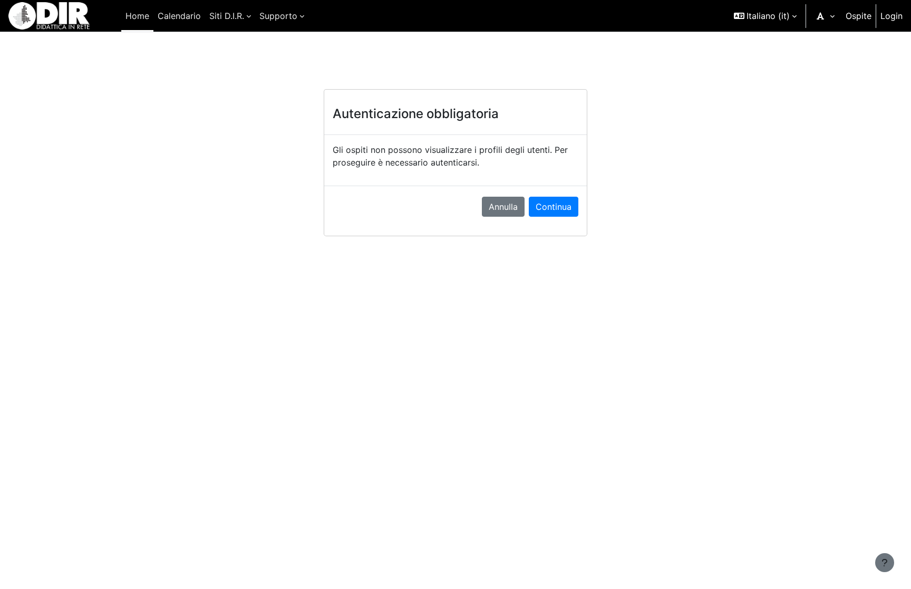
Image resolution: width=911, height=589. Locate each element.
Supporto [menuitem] (278, 16)
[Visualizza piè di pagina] (884, 562)
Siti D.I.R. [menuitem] (226, 16)
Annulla (503, 206)
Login (891, 16)
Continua (553, 206)
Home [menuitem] (137, 16)
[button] (765, 16)
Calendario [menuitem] (179, 16)
